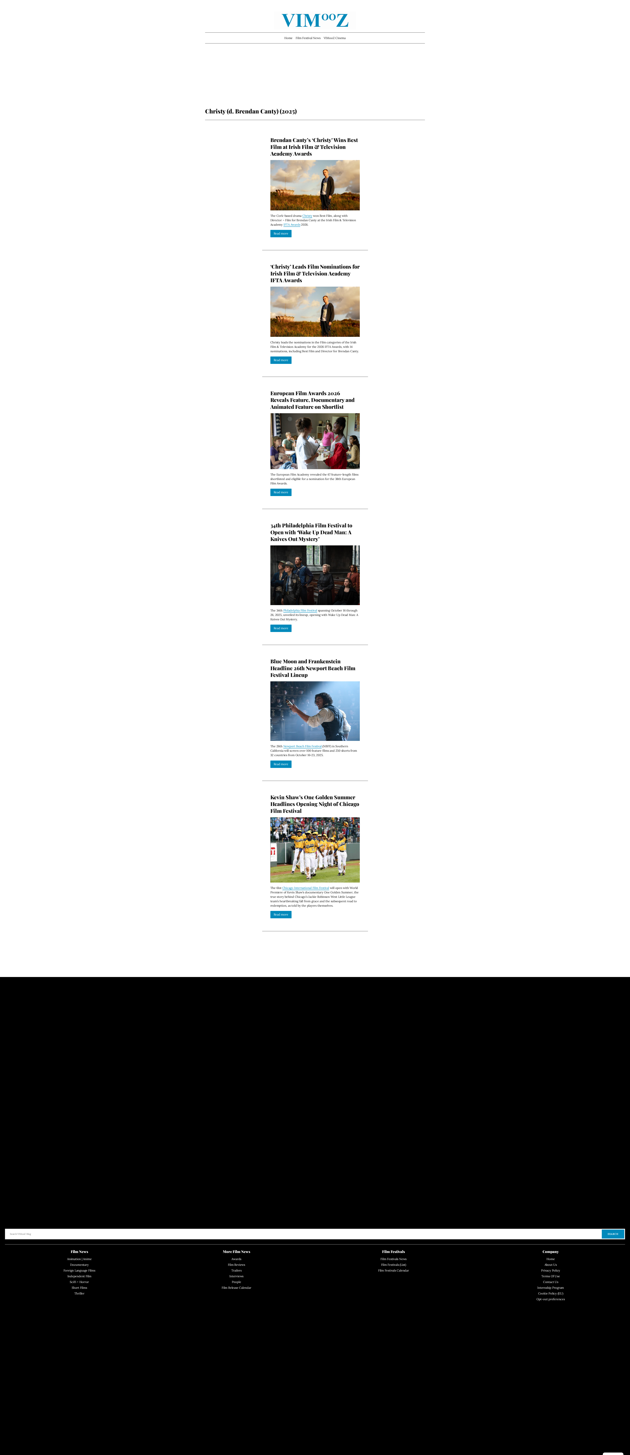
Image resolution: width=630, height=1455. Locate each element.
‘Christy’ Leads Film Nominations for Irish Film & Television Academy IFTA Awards (314, 273)
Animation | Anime (79, 1259)
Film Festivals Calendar (393, 1270)
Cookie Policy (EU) (550, 1293)
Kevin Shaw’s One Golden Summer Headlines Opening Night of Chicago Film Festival (314, 804)
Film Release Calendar (236, 1288)
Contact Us (550, 1282)
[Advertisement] (315, 81)
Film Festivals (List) (393, 1265)
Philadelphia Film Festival (300, 610)
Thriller (79, 1293)
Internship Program (550, 1288)
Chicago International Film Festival (305, 888)
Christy (307, 216)
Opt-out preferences (550, 1299)
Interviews (236, 1276)
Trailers (236, 1270)
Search (613, 1233)
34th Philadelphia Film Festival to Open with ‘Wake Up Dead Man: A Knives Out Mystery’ (311, 532)
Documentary (79, 1265)
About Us (551, 1265)
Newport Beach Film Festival (302, 746)
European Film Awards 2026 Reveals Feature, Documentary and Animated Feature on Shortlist (312, 400)
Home (288, 38)
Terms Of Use (550, 1276)
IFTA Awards (292, 224)
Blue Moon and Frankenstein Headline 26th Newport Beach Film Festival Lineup (313, 668)
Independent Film (79, 1276)
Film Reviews (236, 1265)
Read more (281, 233)
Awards (236, 1259)
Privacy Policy (550, 1270)
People (236, 1282)
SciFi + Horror (79, 1282)
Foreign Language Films (79, 1270)
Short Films (79, 1288)
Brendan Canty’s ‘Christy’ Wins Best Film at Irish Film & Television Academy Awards (314, 146)
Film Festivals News (393, 1259)
